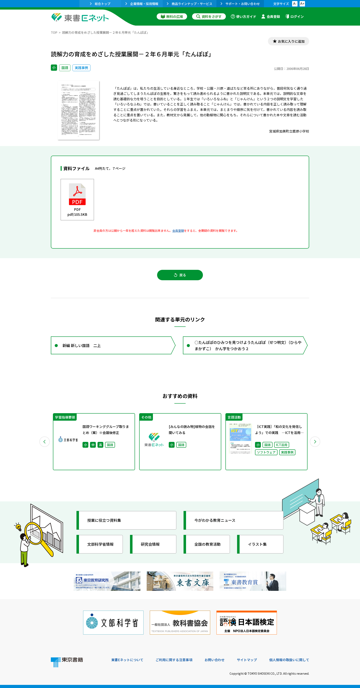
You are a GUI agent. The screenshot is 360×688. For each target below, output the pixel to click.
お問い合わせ (215, 659)
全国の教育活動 (207, 544)
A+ (302, 3)
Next (315, 441)
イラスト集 (257, 544)
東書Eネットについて (127, 659)
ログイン (297, 16)
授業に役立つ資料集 (104, 520)
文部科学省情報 (100, 544)
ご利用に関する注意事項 (174, 659)
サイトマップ (247, 659)
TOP (54, 32)
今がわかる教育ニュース (214, 520)
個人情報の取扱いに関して (289, 659)
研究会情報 (150, 544)
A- (294, 3)
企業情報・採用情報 (144, 3)
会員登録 (273, 16)
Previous (44, 441)
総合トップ (102, 3)
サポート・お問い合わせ (242, 3)
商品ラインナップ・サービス (192, 3)
